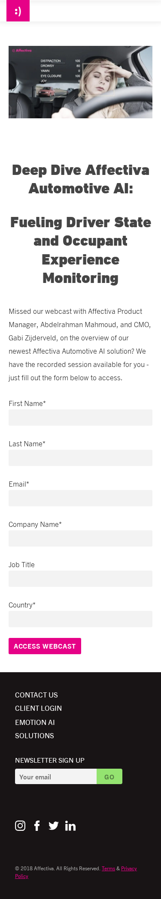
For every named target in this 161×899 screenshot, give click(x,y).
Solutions (34, 735)
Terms (108, 868)
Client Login (38, 707)
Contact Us (36, 694)
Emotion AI (35, 721)
